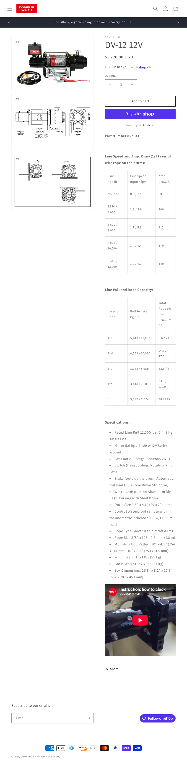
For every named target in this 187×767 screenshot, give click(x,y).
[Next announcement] (178, 22)
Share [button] (114, 669)
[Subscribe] (88, 718)
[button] (10, 9)
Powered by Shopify (48, 756)
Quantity (110, 76)
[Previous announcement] (9, 22)
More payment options (140, 125)
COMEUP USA (28, 756)
